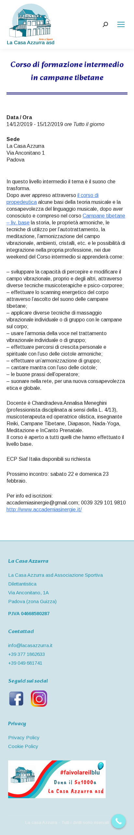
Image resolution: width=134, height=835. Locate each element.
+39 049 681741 (25, 663)
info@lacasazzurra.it (30, 645)
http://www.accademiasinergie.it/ (44, 509)
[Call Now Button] (119, 821)
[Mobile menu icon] (120, 24)
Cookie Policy (23, 746)
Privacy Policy (24, 737)
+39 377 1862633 (26, 654)
